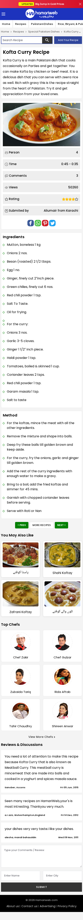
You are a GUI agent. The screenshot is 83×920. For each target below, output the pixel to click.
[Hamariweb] (41, 14)
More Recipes (41, 525)
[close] (80, 4)
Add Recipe (68, 40)
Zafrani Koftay (20, 612)
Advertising (47, 906)
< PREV (22, 525)
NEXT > (61, 525)
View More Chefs (40, 737)
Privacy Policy (67, 906)
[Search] (47, 40)
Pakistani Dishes (42, 23)
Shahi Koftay (62, 573)
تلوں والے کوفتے (62, 611)
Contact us (29, 906)
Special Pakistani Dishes (44, 32)
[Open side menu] (3, 14)
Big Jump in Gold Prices (43, 3)
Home (6, 23)
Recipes (20, 23)
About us (12, 906)
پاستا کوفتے (20, 572)
